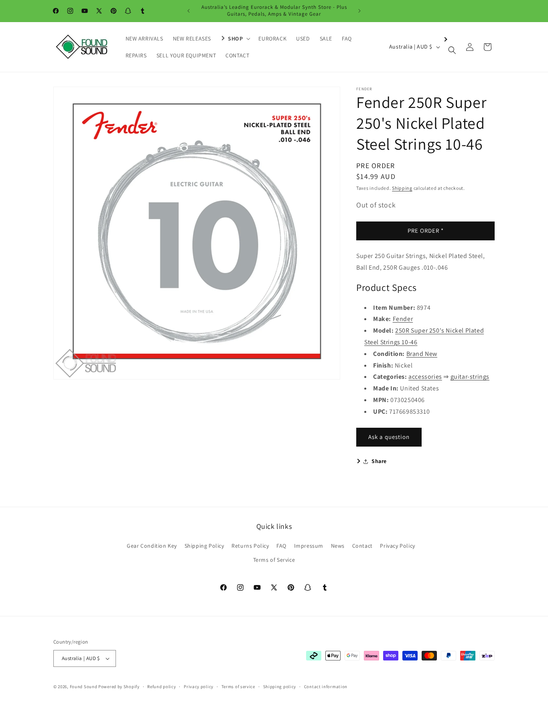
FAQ (281, 545)
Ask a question (389, 437)
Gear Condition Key (152, 545)
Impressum (308, 545)
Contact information (325, 686)
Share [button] (379, 461)
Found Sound (83, 686)
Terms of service (238, 686)
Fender (403, 319)
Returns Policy (250, 545)
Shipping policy (279, 686)
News (338, 545)
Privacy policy (198, 686)
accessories (425, 376)
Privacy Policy (397, 545)
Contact (362, 545)
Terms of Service (274, 559)
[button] (235, 38)
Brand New (421, 353)
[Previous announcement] (188, 10)
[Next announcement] (359, 10)
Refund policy (161, 686)
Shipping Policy (204, 545)
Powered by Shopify (119, 686)
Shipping (402, 188)
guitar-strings (470, 376)
